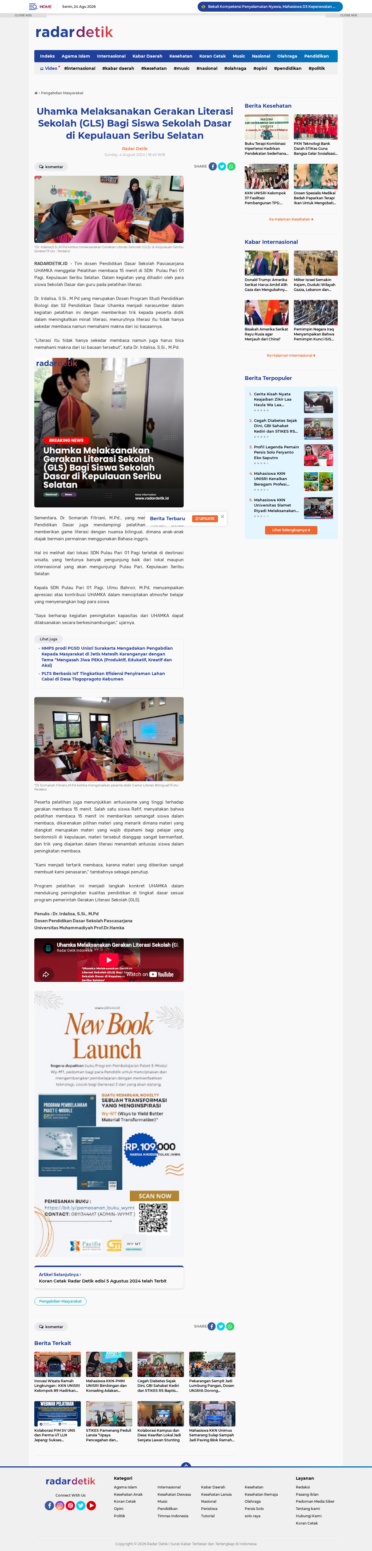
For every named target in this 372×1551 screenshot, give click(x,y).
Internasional (111, 56)
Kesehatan (180, 56)
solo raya (252, 1516)
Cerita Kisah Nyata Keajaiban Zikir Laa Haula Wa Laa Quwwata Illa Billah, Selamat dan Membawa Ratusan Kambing (274, 399)
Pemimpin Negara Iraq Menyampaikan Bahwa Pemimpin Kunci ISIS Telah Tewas (314, 334)
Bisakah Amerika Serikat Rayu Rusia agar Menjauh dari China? (266, 334)
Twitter (83, 1513)
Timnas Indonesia (173, 1516)
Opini (261, 68)
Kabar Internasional (271, 242)
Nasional (261, 56)
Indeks (47, 56)
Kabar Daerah (147, 56)
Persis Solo (254, 1508)
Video (51, 68)
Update (206, 518)
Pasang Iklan (307, 1494)
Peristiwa (209, 1508)
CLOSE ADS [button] (23, 15)
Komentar (53, 167)
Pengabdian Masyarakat (60, 1301)
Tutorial (207, 1516)
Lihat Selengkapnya (290, 530)
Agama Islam (76, 56)
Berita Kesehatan (268, 106)
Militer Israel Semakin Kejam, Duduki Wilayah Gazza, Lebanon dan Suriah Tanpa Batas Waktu (314, 285)
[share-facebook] (213, 166)
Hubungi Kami (308, 1516)
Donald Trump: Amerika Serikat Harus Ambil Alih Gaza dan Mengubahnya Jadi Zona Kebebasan (266, 285)
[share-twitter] (222, 166)
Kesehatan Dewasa (174, 1494)
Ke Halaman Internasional (290, 355)
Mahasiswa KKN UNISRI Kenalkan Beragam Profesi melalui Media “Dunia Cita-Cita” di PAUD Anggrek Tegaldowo (275, 479)
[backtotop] (186, 1467)
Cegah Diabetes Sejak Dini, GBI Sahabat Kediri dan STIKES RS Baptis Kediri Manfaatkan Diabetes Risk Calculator (275, 426)
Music (239, 56)
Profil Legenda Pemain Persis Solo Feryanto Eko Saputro (276, 452)
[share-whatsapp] (231, 166)
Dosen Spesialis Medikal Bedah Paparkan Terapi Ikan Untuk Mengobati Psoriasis (314, 198)
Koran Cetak (212, 56)
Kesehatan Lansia (216, 1494)
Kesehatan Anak (128, 1494)
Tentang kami (308, 1508)
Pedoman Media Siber (315, 1501)
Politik (318, 68)
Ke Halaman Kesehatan (290, 219)
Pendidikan (316, 56)
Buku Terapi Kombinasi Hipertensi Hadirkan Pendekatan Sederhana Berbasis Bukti (265, 148)
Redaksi (303, 1487)
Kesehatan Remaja (261, 1494)
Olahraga (287, 56)
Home (45, 6)
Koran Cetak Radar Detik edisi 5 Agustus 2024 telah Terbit (103, 1281)
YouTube (95, 1513)
